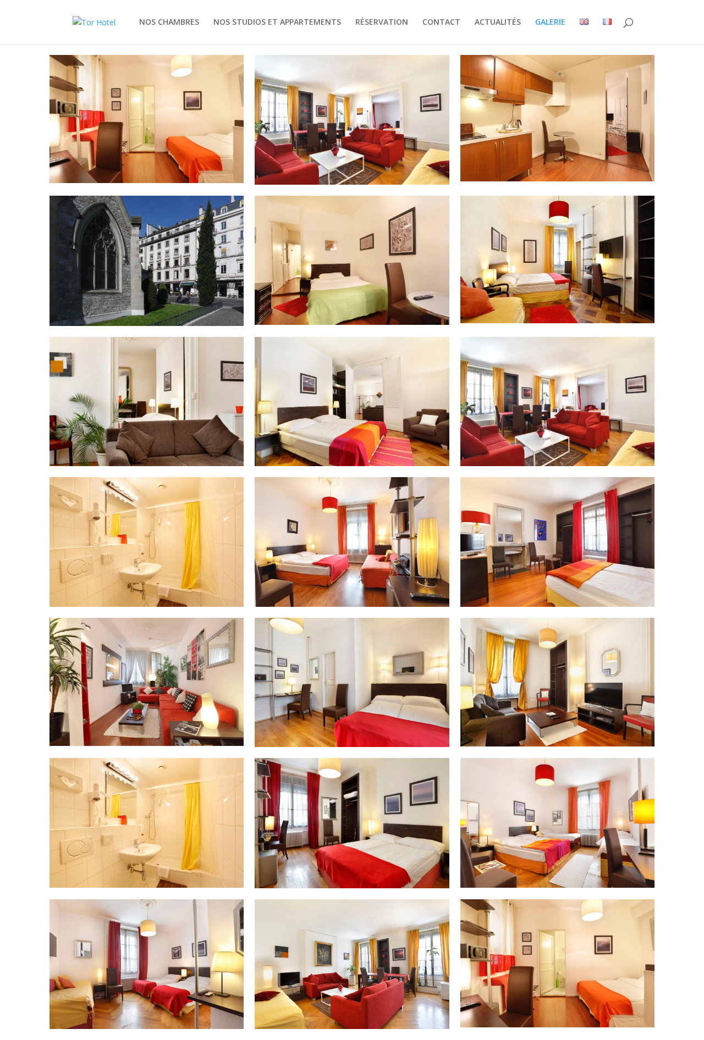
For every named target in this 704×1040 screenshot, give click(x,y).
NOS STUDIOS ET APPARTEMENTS (277, 22)
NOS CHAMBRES (169, 22)
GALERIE (550, 22)
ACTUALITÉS (498, 22)
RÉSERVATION (381, 22)
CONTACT (441, 22)
